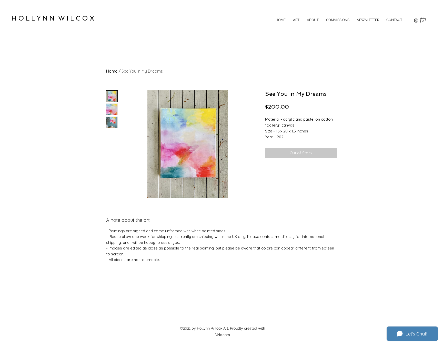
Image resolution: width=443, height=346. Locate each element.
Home (111, 71)
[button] (423, 20)
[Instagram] (416, 20)
